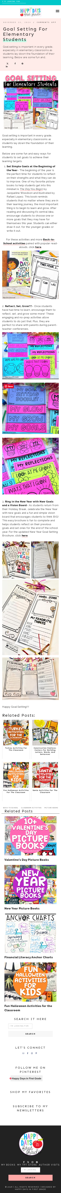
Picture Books (51, 808)
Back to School (10, 808)
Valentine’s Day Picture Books (26, 860)
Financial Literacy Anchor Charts (28, 957)
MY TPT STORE (27, 1165)
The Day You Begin (31, 189)
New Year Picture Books (22, 908)
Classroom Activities (31, 808)
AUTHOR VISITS (49, 1165)
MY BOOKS (8, 1165)
